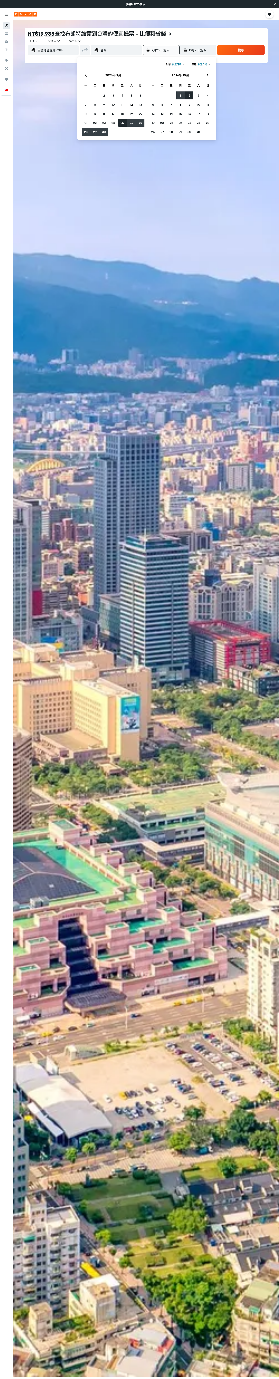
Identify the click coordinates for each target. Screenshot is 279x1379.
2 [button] (104, 95)
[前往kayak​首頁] (25, 14)
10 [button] (113, 104)
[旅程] (6, 79)
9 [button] (104, 104)
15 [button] (95, 114)
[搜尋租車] (6, 42)
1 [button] (94, 95)
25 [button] (122, 123)
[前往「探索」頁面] (6, 60)
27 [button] (140, 123)
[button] (275, 4)
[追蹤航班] (6, 68)
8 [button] (95, 104)
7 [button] (86, 104)
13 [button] (140, 104)
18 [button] (122, 114)
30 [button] (104, 132)
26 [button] (131, 123)
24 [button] (113, 123)
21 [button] (85, 123)
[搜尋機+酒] (6, 50)
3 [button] (113, 95)
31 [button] (198, 132)
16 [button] (104, 114)
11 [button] (122, 104)
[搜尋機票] (6, 26)
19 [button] (131, 114)
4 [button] (122, 95)
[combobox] (34, 41)
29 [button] (95, 132)
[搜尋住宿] (6, 34)
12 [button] (131, 104)
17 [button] (113, 114)
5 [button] (131, 95)
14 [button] (85, 114)
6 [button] (140, 95)
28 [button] (85, 132)
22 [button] (95, 123)
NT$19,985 (41, 33)
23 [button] (104, 123)
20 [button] (140, 114)
